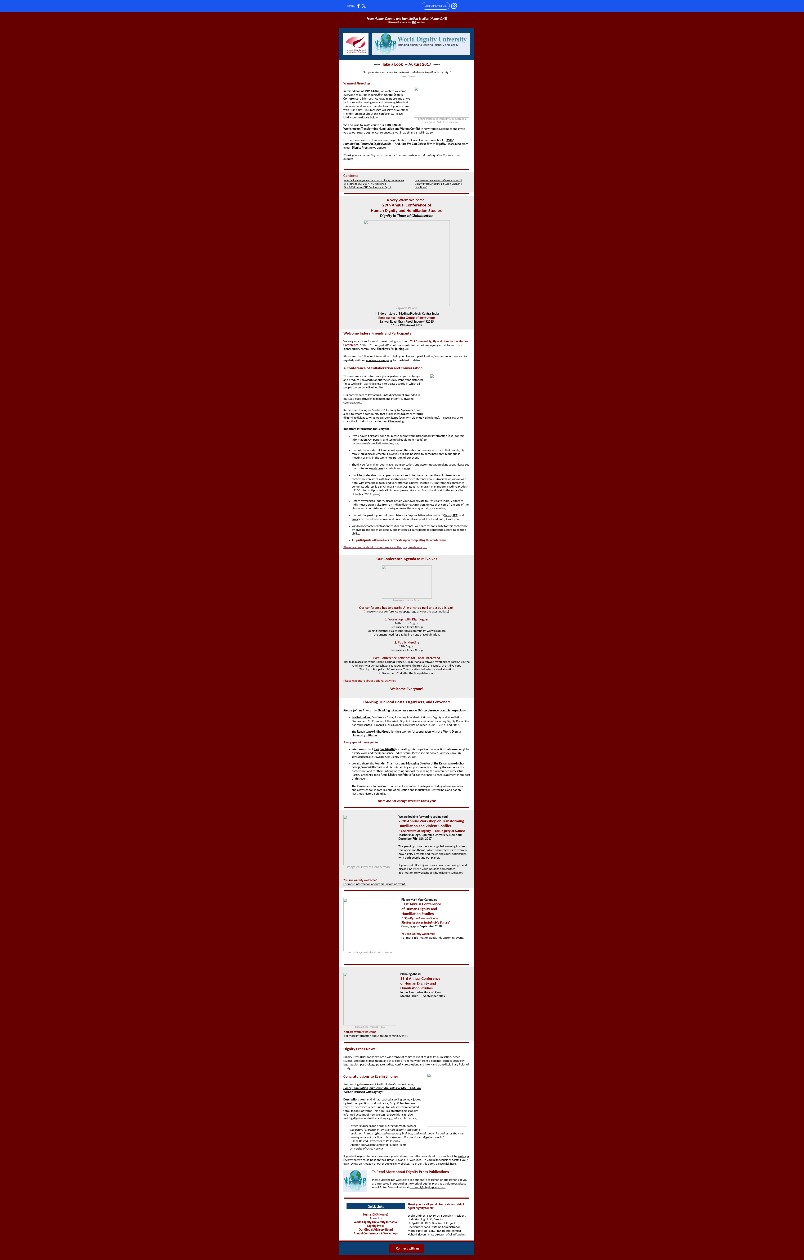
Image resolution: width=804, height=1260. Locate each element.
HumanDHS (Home (375, 1214)
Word (447, 515)
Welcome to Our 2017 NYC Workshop (365, 184)
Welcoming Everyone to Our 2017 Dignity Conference (374, 180)
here (453, 1163)
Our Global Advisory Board (376, 1229)
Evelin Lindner (361, 717)
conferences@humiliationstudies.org (375, 443)
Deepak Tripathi (384, 749)
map (407, 468)
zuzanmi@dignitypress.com (427, 1187)
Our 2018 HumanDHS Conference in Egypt (367, 187)
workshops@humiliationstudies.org (440, 873)
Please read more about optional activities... (370, 681)
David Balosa (408, 76)
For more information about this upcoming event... (375, 884)
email (355, 519)
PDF (414, 22)
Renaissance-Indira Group (373, 731)
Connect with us (407, 1248)
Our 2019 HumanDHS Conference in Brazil (438, 180)
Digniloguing (396, 421)
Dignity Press (351, 1057)
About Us (376, 1218)
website (401, 1180)
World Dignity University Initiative (376, 1222)
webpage (377, 468)
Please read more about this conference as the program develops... (385, 547)
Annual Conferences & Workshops (376, 1233)
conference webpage (379, 360)
